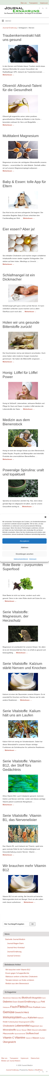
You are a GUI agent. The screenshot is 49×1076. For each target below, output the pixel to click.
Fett (43, 1001)
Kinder (5, 1022)
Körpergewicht (24, 1022)
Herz (26, 1012)
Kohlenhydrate (13, 1022)
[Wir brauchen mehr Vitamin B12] (24, 884)
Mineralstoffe (9, 1030)
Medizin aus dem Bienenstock (17, 983)
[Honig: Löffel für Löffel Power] (24, 391)
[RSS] (42, 8)
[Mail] (46, 8)
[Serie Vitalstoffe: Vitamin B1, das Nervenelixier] (24, 834)
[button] (45, 517)
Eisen (15, 1002)
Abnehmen (7, 998)
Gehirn (43, 1007)
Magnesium (34, 1026)
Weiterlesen (8, 75)
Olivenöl (35, 1030)
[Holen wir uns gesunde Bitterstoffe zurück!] (24, 341)
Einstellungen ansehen (24, 554)
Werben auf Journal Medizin (10, 1061)
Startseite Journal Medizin (15, 939)
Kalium (24, 1018)
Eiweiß (21, 1002)
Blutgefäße (37, 998)
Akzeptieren (24, 541)
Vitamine (20, 1037)
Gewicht (19, 1012)
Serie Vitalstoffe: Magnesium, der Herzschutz (15, 616)
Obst (29, 1030)
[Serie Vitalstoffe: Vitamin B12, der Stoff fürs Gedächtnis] (24, 784)
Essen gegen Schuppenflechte (17, 973)
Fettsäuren (6, 1007)
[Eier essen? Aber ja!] (24, 243)
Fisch (13, 1006)
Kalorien (32, 1017)
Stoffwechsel (32, 1033)
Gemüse (8, 1012)
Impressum (32, 559)
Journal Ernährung (10, 28)
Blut (20, 998)
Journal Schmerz (13, 956)
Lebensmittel (22, 1025)
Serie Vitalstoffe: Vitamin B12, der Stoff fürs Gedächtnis (22, 765)
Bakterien (15, 998)
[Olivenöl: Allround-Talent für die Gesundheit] (24, 104)
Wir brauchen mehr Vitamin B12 (17, 970)
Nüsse (24, 1030)
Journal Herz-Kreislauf (15, 947)
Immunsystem (12, 1017)
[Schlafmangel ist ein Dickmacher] (24, 294)
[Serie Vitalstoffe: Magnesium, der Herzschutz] (24, 635)
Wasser (35, 1038)
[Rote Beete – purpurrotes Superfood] (24, 583)
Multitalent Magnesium (21, 136)
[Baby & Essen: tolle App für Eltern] (24, 200)
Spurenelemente (19, 1033)
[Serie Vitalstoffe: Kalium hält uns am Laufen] (24, 729)
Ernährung (29, 1001)
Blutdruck (27, 997)
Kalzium (41, 1018)
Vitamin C (8, 1037)
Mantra (30, 1070)
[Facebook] (39, 8)
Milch (41, 1026)
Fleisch (22, 1007)
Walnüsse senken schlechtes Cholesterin (21, 977)
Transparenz (33, 3)
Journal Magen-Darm (15, 943)
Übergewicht (9, 1042)
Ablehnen (24, 547)
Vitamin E (29, 1038)
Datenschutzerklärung (21, 559)
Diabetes (7, 1001)
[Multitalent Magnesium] (24, 150)
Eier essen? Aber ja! (19, 229)
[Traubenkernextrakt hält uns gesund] (24, 54)
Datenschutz (35, 1058)
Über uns (24, 3)
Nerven (18, 1030)
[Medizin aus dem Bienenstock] (24, 438)
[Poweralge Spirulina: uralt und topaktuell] (24, 489)
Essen (38, 1002)
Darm (44, 998)
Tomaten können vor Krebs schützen (19, 980)
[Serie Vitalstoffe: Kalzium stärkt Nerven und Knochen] (24, 682)
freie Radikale (35, 1007)
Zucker (42, 1038)
